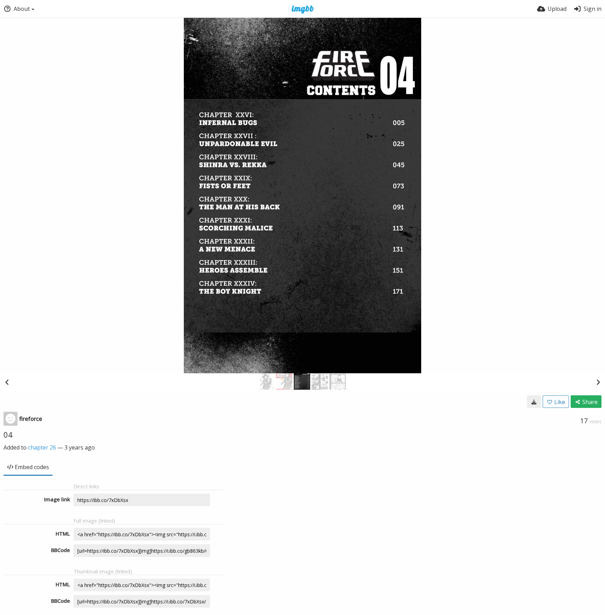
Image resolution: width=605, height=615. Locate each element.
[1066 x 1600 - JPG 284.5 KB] (534, 401)
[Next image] (598, 382)
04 (8, 434)
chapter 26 (42, 447)
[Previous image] (7, 382)
